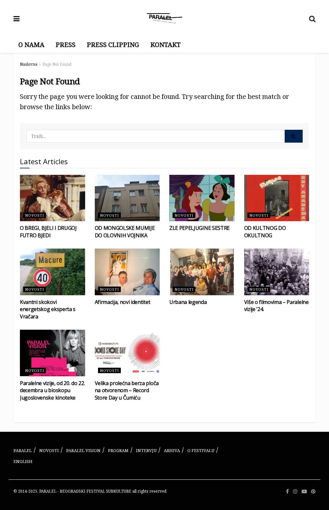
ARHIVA (172, 450)
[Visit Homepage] (164, 18)
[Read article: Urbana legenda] (202, 272)
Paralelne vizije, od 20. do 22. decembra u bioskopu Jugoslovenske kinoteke (52, 390)
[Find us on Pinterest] (313, 491)
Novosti (34, 215)
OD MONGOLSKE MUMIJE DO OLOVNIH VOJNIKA (125, 231)
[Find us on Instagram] (295, 491)
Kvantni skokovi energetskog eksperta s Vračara (48, 309)
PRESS (66, 44)
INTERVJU (146, 450)
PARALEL (22, 450)
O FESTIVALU (200, 450)
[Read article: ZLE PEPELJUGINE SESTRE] (202, 198)
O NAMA (31, 44)
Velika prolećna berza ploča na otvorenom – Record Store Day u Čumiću (127, 390)
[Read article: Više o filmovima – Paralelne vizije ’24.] (276, 272)
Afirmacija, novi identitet (122, 302)
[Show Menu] (16, 18)
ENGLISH (22, 461)
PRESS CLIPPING (113, 44)
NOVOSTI (49, 450)
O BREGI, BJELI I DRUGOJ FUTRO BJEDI (48, 231)
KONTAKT (165, 44)
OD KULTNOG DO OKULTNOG (265, 231)
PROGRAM (118, 450)
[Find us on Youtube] (304, 491)
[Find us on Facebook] (287, 491)
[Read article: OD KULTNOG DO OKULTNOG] (276, 198)
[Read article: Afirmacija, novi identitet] (127, 272)
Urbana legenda (188, 302)
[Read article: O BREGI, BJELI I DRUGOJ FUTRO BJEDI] (52, 198)
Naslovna (28, 64)
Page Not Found (56, 64)
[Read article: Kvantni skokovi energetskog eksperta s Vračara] (52, 272)
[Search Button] (312, 18)
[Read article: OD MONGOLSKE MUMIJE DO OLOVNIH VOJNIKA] (127, 198)
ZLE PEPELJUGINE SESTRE (199, 227)
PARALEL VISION (83, 450)
